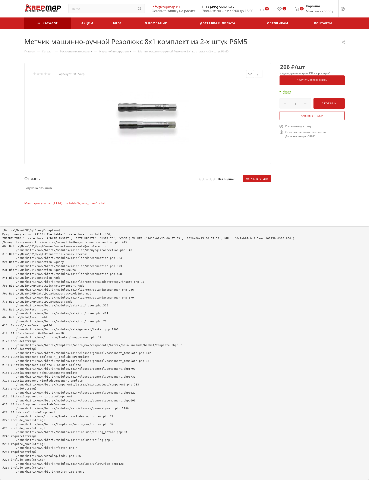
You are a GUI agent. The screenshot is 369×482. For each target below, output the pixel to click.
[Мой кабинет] (343, 9)
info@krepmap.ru (166, 7)
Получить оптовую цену (312, 80)
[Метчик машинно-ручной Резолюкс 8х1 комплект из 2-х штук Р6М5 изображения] (148, 117)
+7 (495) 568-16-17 (219, 7)
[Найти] (139, 8)
